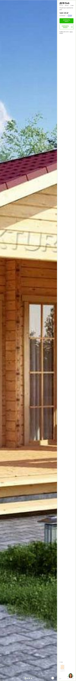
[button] (8, 678)
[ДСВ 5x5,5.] (60, 678)
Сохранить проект (65, 27)
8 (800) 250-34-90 (64, 31)
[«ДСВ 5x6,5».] (70, 678)
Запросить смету (66, 20)
